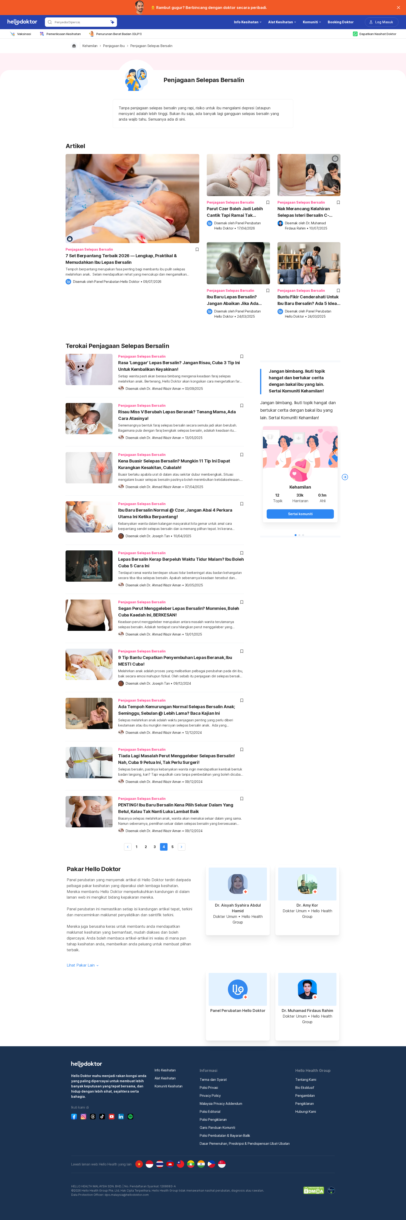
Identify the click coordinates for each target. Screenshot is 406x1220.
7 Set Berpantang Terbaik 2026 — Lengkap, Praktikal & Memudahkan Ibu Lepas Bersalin (121, 259)
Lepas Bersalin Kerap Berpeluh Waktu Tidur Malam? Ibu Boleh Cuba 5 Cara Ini (181, 562)
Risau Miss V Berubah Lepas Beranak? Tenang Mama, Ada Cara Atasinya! (177, 415)
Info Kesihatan (165, 1070)
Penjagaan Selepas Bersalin (151, 45)
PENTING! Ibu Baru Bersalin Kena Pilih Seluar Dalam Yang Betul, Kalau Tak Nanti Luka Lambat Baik (175, 808)
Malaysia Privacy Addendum (221, 1104)
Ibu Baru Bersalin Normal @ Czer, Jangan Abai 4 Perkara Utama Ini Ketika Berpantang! (175, 513)
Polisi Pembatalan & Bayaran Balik (225, 1135)
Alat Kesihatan (165, 1078)
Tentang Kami (305, 1080)
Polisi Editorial (210, 1111)
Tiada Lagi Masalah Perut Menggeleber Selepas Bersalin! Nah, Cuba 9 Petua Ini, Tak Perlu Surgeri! (176, 759)
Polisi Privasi (209, 1088)
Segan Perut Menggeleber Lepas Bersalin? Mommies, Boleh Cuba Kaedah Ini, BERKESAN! (178, 611)
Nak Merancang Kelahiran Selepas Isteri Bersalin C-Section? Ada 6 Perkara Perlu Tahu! (307, 212)
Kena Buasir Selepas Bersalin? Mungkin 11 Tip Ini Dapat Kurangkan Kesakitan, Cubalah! (174, 464)
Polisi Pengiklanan (213, 1119)
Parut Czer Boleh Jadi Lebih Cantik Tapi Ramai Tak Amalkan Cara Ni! (235, 212)
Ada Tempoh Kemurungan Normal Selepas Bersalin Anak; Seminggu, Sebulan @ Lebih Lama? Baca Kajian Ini (176, 710)
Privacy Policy (210, 1096)
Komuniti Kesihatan (169, 1086)
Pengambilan (305, 1096)
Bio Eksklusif (304, 1088)
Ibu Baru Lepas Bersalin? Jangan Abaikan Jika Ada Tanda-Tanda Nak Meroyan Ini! (238, 300)
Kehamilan (90, 45)
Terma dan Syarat (213, 1080)
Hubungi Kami (305, 1111)
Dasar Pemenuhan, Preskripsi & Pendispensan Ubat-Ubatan (245, 1143)
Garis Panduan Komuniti (217, 1127)
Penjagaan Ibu (114, 45)
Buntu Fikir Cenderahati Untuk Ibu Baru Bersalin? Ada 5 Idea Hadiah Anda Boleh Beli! (308, 300)
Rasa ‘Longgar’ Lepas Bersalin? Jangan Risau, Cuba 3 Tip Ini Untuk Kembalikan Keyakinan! (179, 366)
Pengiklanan (304, 1104)
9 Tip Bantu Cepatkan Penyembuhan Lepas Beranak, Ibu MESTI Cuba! (175, 661)
